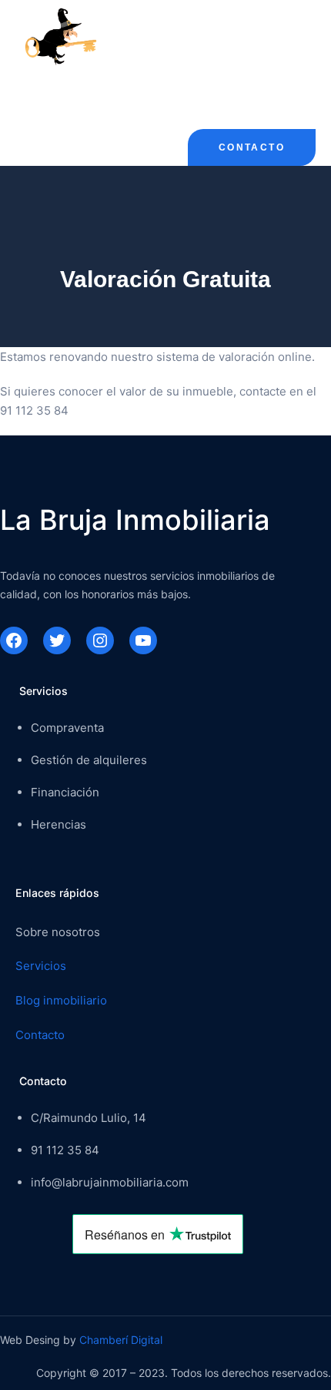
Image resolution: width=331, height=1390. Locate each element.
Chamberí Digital (120, 1339)
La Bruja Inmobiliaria (135, 520)
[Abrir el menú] (24, 90)
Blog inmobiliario (61, 1000)
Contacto (252, 147)
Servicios (40, 965)
